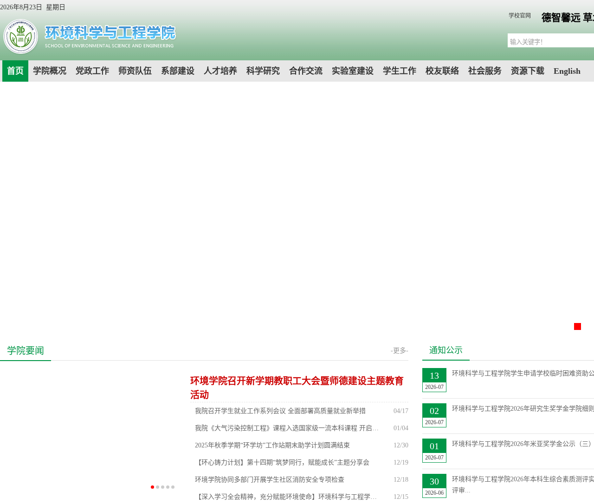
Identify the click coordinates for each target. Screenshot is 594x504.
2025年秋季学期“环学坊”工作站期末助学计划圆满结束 (272, 445)
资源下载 (527, 71)
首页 (15, 71)
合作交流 (306, 71)
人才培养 (220, 71)
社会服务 (485, 71)
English (567, 71)
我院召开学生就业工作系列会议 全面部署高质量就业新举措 (280, 410)
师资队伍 (135, 71)
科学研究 (263, 71)
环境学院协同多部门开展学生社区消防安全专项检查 (269, 479)
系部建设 (177, 71)
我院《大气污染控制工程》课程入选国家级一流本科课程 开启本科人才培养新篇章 (288, 428)
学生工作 (399, 71)
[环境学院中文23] (88, 53)
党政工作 (92, 71)
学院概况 (49, 71)
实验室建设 (353, 71)
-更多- (399, 350)
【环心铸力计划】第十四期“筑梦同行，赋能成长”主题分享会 (282, 462)
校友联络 (442, 71)
